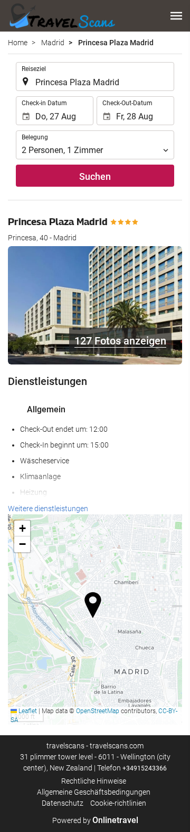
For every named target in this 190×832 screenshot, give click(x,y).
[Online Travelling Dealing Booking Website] (61, 16)
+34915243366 (144, 768)
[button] (176, 16)
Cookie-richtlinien (118, 803)
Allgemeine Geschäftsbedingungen (93, 792)
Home (17, 42)
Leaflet (27, 711)
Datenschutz (62, 803)
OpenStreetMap (97, 711)
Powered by (95, 820)
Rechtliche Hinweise (93, 781)
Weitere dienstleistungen (48, 508)
